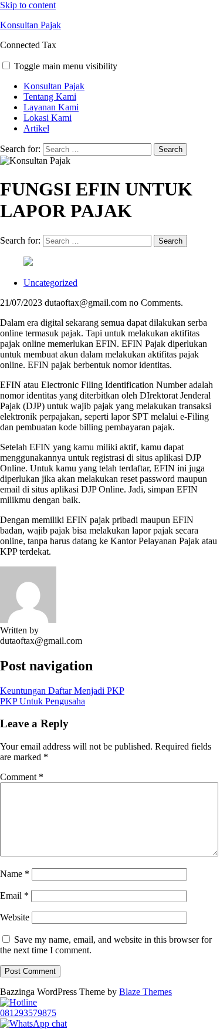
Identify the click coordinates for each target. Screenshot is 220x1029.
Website (14, 917)
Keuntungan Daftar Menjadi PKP (62, 691)
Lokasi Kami (47, 118)
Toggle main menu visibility (65, 66)
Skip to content (28, 5)
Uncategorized (50, 283)
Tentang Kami (49, 97)
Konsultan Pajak (30, 25)
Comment (21, 777)
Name (14, 874)
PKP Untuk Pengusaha (42, 701)
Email (14, 895)
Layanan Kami (51, 107)
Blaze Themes (145, 992)
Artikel (36, 128)
